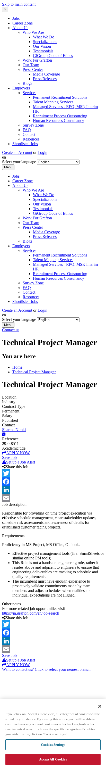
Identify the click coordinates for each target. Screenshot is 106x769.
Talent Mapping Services (53, 102)
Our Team (31, 65)
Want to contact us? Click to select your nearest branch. (47, 669)
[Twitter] (53, 473)
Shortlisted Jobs (25, 144)
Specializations (45, 41)
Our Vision (42, 46)
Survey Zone (33, 125)
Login (42, 152)
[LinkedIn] (53, 490)
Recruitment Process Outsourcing (60, 116)
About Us (20, 28)
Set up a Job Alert (20, 462)
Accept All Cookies (53, 759)
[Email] (53, 498)
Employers (21, 88)
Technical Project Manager (34, 372)
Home (17, 367)
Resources (31, 139)
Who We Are (33, 32)
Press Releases (45, 79)
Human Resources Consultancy (58, 120)
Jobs (16, 18)
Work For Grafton (37, 60)
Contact (29, 134)
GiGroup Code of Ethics (53, 55)
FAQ (27, 130)
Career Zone (22, 23)
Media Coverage (46, 74)
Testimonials (43, 51)
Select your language (19, 162)
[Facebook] (53, 481)
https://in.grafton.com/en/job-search (30, 613)
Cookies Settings (53, 745)
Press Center (33, 69)
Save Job (9, 457)
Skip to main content (19, 4)
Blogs (27, 83)
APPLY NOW (18, 453)
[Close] (99, 706)
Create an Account (17, 152)
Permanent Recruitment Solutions (60, 97)
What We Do (43, 37)
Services (29, 92)
